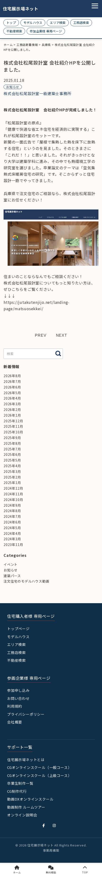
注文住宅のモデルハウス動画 (26, 581)
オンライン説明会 (22, 814)
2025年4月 (12, 465)
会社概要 (14, 721)
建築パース (12, 575)
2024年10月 (13, 499)
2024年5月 (12, 527)
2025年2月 (12, 477)
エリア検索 (57, 22)
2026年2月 (12, 409)
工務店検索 (81, 22)
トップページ (18, 628)
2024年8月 (12, 510)
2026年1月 (12, 415)
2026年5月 (12, 392)
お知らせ (12, 87)
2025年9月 (12, 437)
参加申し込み (18, 690)
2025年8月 (12, 443)
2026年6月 (12, 387)
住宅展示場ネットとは (26, 759)
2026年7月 (12, 381)
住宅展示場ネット (17, 8)
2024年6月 (12, 522)
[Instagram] (54, 825)
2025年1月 (12, 482)
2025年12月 (13, 420)
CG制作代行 (17, 791)
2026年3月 (12, 403)
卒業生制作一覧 (20, 783)
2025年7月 (12, 449)
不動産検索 (14, 31)
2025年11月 (13, 426)
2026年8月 (12, 375)
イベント (11, 564)
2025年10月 (13, 432)
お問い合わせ (18, 698)
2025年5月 (12, 460)
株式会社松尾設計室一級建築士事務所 (37, 93)
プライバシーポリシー (26, 714)
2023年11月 (13, 544)
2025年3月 (12, 471)
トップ (11, 22)
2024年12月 (13, 488)
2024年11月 (13, 494)
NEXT (61, 335)
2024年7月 (12, 516)
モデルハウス (32, 22)
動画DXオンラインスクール (30, 799)
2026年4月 (12, 398)
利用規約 (14, 706)
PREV (40, 335)
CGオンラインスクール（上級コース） (39, 775)
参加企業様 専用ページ (46, 31)
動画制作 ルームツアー (26, 807)
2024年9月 (12, 505)
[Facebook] (43, 825)
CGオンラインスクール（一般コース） (39, 767)
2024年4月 (12, 533)
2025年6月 (12, 454)
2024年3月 (12, 538)
